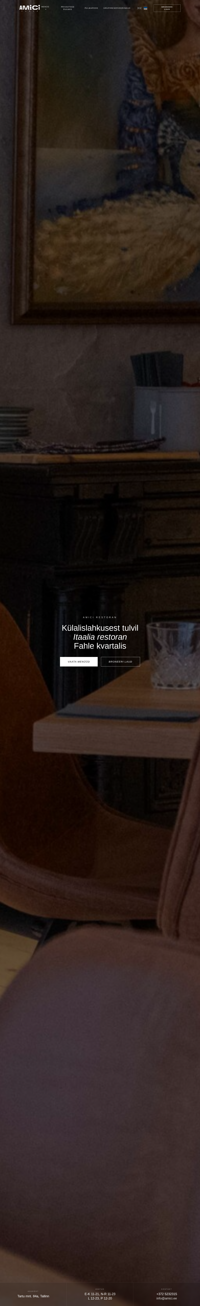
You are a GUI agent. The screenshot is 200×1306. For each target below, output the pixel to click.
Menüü (45, 7)
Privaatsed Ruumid (68, 8)
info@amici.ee (166, 1298)
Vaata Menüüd (79, 661)
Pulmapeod (91, 8)
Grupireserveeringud (117, 8)
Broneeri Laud (167, 8)
